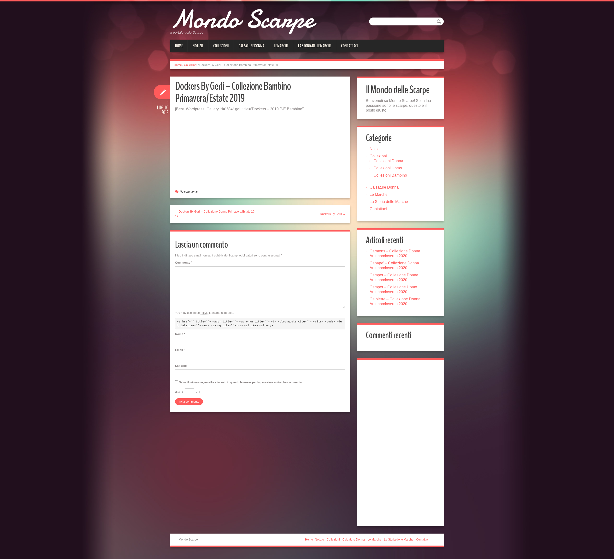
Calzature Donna (251, 46)
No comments (189, 191)
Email (180, 350)
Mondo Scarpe (241, 19)
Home (179, 46)
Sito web (181, 366)
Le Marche (281, 46)
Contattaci (349, 46)
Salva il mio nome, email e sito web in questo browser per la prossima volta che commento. (241, 382)
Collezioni (221, 46)
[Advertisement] (260, 147)
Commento (183, 262)
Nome (180, 334)
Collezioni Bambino (390, 175)
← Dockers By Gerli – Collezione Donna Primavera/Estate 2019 (214, 214)
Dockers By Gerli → (332, 214)
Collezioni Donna (388, 161)
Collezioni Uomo (387, 168)
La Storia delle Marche (314, 46)
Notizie (198, 46)
